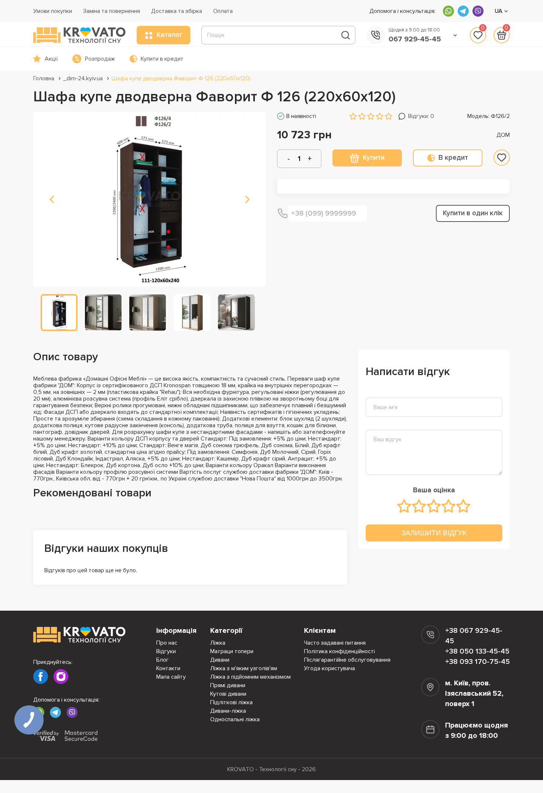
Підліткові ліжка (231, 702)
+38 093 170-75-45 (477, 661)
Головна (43, 78)
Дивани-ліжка (228, 711)
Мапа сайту (171, 677)
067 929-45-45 (415, 39)
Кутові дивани (228, 694)
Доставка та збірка (176, 11)
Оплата (223, 11)
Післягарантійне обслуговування (347, 660)
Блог (162, 660)
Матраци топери (231, 651)
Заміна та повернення (111, 11)
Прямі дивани (227, 685)
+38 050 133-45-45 (477, 651)
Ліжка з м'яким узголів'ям (243, 668)
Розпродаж (100, 59)
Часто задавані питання (335, 643)
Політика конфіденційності (339, 651)
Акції (51, 59)
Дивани (219, 660)
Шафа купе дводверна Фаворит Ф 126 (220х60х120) (181, 78)
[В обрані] (502, 157)
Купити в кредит (162, 59)
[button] (52, 199)
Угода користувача (329, 668)
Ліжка (217, 643)
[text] (404, 506)
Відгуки (166, 651)
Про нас (166, 643)
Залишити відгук (434, 533)
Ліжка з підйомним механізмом (250, 677)
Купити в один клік (473, 213)
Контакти (168, 668)
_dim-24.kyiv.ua (83, 78)
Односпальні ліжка (235, 719)
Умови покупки (52, 11)
